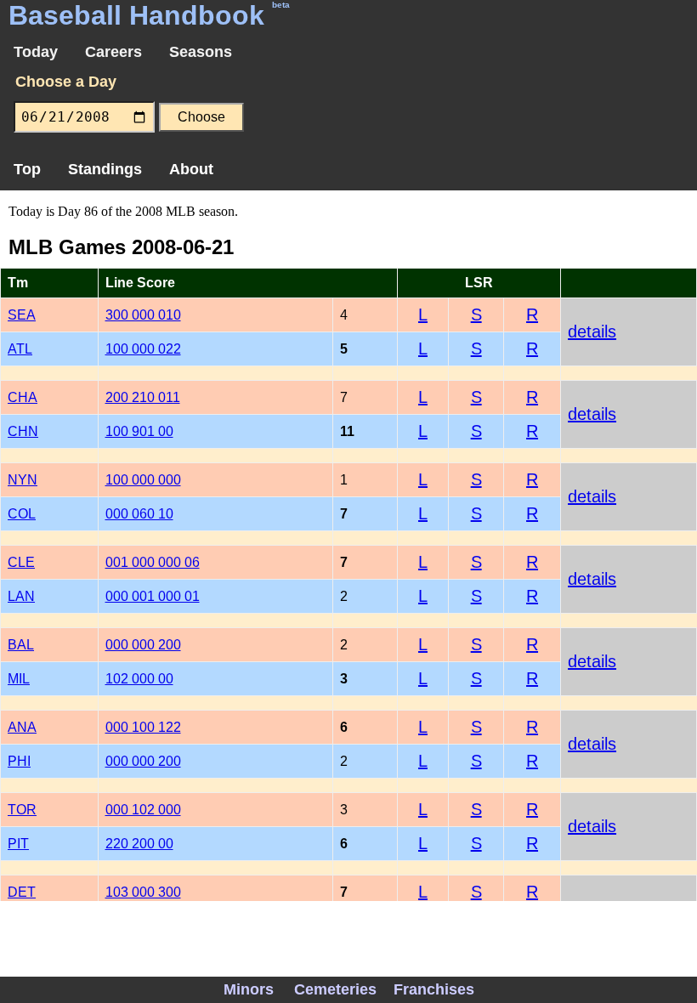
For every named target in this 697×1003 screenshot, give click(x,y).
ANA (22, 727)
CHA (22, 397)
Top (27, 169)
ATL (20, 349)
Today (36, 51)
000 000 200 (143, 645)
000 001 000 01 (152, 596)
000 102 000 (143, 809)
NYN (22, 480)
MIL (19, 679)
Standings (105, 169)
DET (22, 892)
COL (22, 514)
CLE (21, 562)
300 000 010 (143, 315)
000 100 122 (143, 727)
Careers (113, 51)
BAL (21, 645)
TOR (22, 809)
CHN (23, 431)
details (592, 331)
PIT (18, 843)
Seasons (200, 51)
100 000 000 (143, 480)
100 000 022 (143, 349)
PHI (19, 761)
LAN (21, 596)
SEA (22, 315)
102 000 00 (139, 679)
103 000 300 (143, 892)
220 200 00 (139, 843)
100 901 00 (139, 431)
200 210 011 (142, 397)
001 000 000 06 (152, 562)
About (191, 169)
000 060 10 (139, 514)
